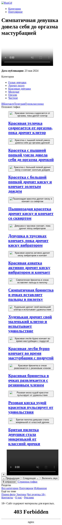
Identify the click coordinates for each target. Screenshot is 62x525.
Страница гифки (27, 481)
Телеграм (19, 103)
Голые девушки (17, 82)
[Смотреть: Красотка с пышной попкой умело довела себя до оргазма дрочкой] (31, 141)
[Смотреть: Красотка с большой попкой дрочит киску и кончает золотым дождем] (31, 168)
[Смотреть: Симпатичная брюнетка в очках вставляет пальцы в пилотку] (31, 281)
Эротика (21, 494)
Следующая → (31, 478)
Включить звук (50, 478)
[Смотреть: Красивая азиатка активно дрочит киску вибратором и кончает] (31, 254)
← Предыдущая (11, 478)
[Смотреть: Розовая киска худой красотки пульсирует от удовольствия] (31, 394)
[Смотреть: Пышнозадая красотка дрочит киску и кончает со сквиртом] (31, 200)
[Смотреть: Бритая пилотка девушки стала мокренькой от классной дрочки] (31, 421)
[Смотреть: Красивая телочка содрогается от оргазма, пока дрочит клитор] (31, 114)
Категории (14, 8)
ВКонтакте (7, 103)
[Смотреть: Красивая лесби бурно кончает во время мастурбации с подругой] (31, 340)
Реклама (29, 497)
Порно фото (8, 494)
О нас (18, 497)
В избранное (9, 482)
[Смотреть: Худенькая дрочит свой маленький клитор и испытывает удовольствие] (31, 308)
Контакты (7, 497)
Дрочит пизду (16, 85)
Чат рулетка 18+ (36, 494)
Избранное (40, 488)
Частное (13, 97)
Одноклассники (34, 103)
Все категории (9, 488)
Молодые (13, 91)
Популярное (15, 11)
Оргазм (12, 94)
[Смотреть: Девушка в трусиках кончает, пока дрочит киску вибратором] (31, 227)
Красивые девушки (19, 88)
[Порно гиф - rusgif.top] (6, 2)
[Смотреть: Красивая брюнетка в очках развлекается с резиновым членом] (31, 367)
